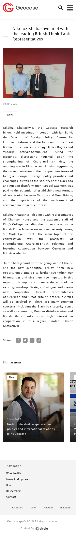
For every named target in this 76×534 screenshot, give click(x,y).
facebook (17, 508)
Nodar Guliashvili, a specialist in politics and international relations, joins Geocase (31, 429)
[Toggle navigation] (70, 7)
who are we (13, 473)
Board (9, 485)
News (10, 114)
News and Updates (18, 479)
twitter (33, 508)
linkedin (65, 508)
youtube (49, 508)
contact (11, 497)
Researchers (13, 491)
